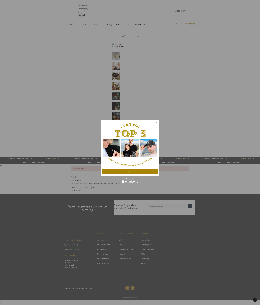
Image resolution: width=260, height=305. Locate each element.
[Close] (156, 122)
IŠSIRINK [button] (130, 172)
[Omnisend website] (130, 180)
